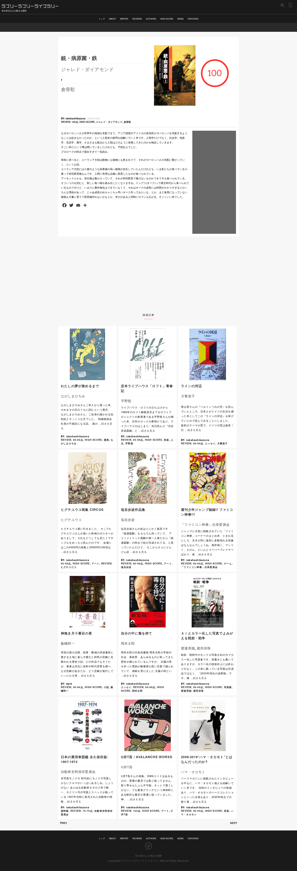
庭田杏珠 (204, 648)
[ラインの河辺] (207, 378)
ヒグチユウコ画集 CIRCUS (82, 509)
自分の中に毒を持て (136, 633)
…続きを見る (147, 430)
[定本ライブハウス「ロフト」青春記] (147, 378)
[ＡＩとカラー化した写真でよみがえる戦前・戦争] (207, 625)
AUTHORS (151, 18)
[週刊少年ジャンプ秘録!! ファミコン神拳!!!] (207, 502)
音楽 (166, 439)
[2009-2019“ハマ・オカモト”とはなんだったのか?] (208, 749)
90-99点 (78, 439)
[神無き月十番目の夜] (87, 625)
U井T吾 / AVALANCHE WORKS (146, 757)
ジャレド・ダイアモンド (87, 69)
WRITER (124, 18)
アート (96, 563)
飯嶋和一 (68, 643)
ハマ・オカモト (193, 771)
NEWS (180, 18)
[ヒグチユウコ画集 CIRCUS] (87, 502)
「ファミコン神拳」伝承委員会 (205, 524)
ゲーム (228, 563)
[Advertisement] (214, 182)
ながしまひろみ (73, 396)
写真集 (228, 687)
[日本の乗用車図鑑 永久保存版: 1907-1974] (87, 749)
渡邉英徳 (188, 648)
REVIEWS (137, 18)
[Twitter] (148, 846)
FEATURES (193, 18)
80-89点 (198, 563)
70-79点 (88, 810)
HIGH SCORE (166, 18)
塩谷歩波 (128, 519)
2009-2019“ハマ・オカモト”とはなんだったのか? (206, 759)
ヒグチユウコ (71, 519)
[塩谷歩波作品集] (147, 502)
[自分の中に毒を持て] (147, 625)
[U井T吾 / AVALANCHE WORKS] (147, 749)
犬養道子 (188, 396)
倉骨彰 (68, 89)
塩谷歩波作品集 (133, 509)
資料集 (65, 810)
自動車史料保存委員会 (78, 771)
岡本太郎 (128, 643)
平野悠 (126, 400)
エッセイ (210, 443)
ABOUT (112, 18)
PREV (63, 823)
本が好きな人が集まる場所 (148, 855)
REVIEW (65, 121)
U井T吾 (127, 767)
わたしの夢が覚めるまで (80, 386)
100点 (75, 121)
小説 (106, 687)
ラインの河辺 (191, 386)
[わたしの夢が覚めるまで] (87, 378)
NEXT (233, 823)
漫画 (106, 439)
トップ (102, 18)
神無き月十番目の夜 (76, 633)
